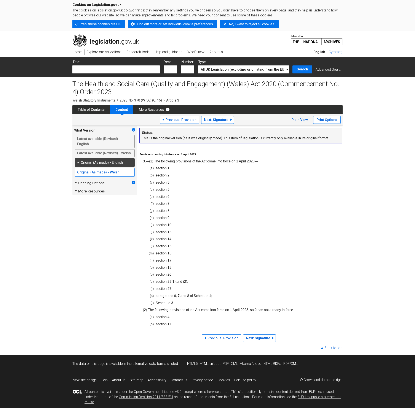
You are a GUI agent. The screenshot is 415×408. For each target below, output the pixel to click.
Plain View (300, 120)
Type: (202, 62)
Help (104, 380)
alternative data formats (150, 364)
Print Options (327, 120)
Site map (136, 380)
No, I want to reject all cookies (251, 24)
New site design (85, 380)
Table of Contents (91, 110)
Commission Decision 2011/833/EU (146, 397)
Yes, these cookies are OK (101, 24)
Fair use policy (245, 380)
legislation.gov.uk (108, 36)
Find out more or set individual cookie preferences (175, 24)
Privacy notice (202, 380)
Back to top (333, 348)
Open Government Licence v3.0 (158, 392)
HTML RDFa (272, 364)
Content (121, 110)
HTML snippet (210, 364)
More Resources (151, 110)
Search (302, 69)
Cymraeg (336, 52)
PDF (226, 364)
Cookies (223, 380)
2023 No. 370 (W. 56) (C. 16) (141, 100)
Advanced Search (329, 69)
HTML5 (192, 364)
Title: (76, 62)
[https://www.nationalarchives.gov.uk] (317, 38)
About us (118, 380)
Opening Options (89, 183)
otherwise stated (217, 392)
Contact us (179, 380)
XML (234, 364)
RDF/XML (290, 364)
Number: (187, 62)
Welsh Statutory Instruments (93, 100)
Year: (167, 62)
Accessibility (157, 380)
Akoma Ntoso (250, 364)
